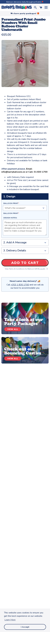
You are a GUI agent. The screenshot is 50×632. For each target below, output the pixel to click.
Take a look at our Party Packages (23, 321)
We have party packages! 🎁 (25, 13)
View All (12, 329)
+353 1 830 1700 (20, 284)
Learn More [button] (10, 619)
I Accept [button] (25, 627)
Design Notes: (10, 218)
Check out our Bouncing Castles (22, 350)
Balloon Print (11, 203)
